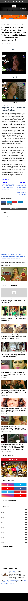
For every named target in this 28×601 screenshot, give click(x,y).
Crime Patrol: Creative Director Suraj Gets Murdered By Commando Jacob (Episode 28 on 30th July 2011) (13, 410)
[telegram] (17, 1)
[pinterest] (14, 1)
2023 (14, 515)
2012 (14, 535)
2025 (14, 512)
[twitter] (20, 1)
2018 (14, 520)
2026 (14, 510)
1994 (14, 540)
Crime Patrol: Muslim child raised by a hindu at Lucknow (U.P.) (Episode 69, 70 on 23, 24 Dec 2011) (13, 318)
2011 (14, 537)
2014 (14, 530)
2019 (14, 517)
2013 (14, 532)
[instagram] (11, 1)
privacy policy (21, 599)
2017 (14, 522)
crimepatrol (7, 21)
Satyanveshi (12, 571)
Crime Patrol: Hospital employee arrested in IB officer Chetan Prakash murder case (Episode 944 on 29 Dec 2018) (13, 336)
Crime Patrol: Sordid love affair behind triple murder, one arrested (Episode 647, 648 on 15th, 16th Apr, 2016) (13, 354)
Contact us (15, 599)
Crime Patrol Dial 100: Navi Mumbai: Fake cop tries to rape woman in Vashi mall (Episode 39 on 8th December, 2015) (8, 187)
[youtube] (5, 1)
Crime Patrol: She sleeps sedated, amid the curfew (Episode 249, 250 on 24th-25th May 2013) (13, 392)
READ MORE (4, 179)
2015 (14, 527)
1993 (14, 542)
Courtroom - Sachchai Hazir (11, 580)
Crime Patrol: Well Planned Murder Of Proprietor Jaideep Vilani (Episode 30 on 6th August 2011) (13, 300)
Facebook (11, 583)
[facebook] (8, 1)
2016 (14, 525)
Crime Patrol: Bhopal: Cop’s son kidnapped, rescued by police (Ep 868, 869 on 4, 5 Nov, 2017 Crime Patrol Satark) (13, 428)
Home (2, 21)
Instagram (4, 583)
